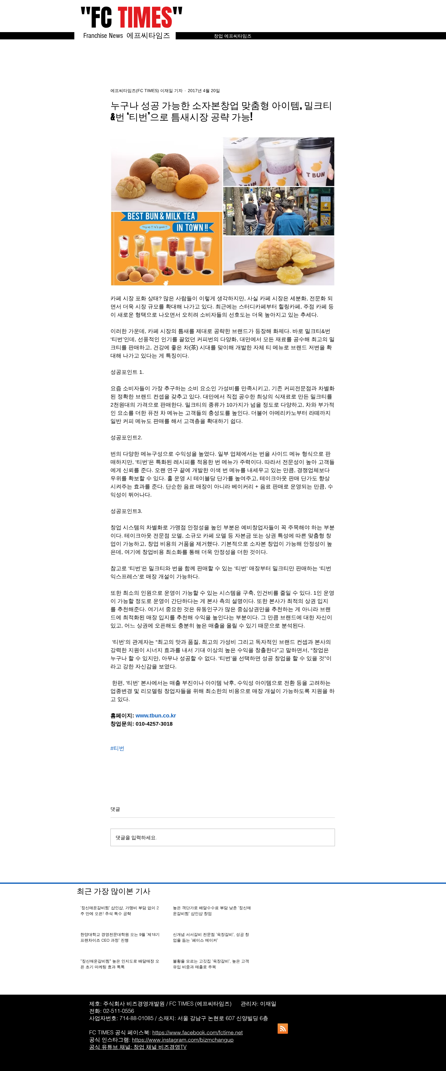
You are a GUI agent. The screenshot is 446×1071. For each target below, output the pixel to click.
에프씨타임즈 (151, 36)
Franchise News (104, 36)
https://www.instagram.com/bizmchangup (183, 1039)
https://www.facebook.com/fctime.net (197, 1032)
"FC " (131, 17)
